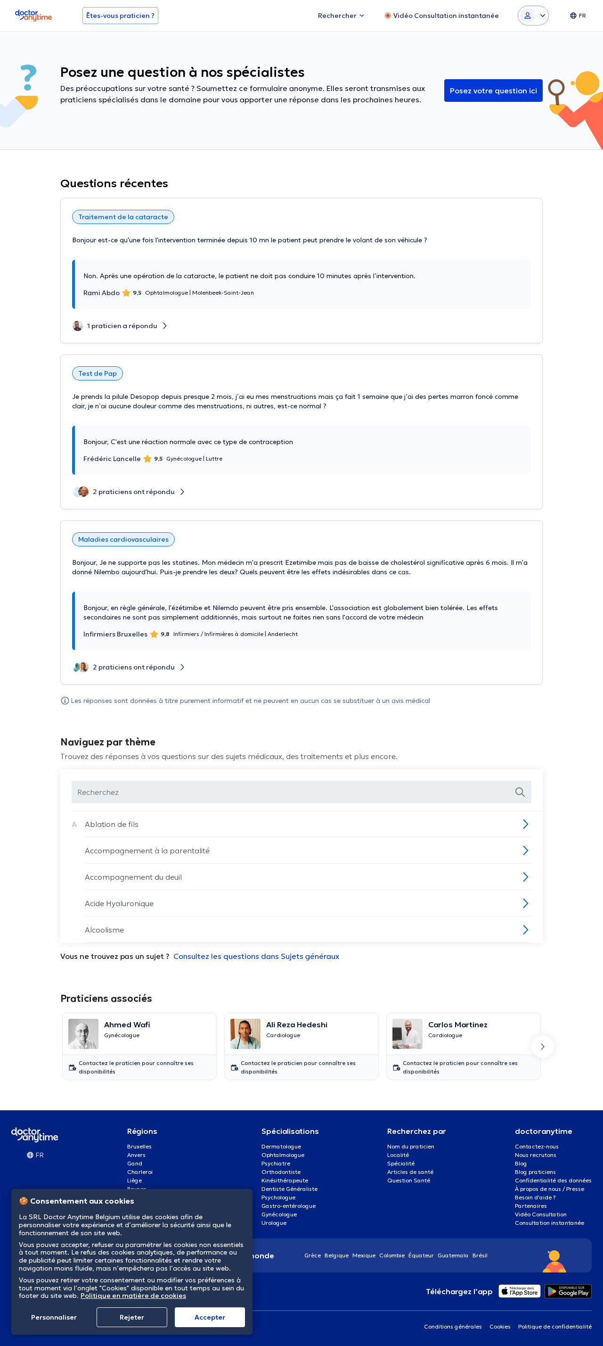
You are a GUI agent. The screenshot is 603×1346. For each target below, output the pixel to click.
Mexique (363, 1255)
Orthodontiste (281, 1171)
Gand (134, 1163)
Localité (398, 1154)
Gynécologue (279, 1214)
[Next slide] (542, 1046)
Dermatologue (281, 1146)
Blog (521, 1163)
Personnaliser (54, 1317)
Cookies (500, 1326)
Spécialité (401, 1163)
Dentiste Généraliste (289, 1188)
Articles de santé (410, 1171)
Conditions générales (453, 1326)
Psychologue (278, 1197)
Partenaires (531, 1205)
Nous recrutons (535, 1154)
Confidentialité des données (553, 1180)
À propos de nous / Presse (549, 1188)
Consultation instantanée (549, 1222)
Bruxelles (139, 1146)
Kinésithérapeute (284, 1180)
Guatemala (453, 1255)
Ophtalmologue (282, 1154)
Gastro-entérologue (288, 1205)
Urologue (273, 1222)
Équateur (421, 1255)
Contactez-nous (537, 1146)
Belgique (337, 1255)
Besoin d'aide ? (535, 1197)
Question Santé (408, 1180)
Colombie (392, 1255)
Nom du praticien (410, 1146)
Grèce (312, 1255)
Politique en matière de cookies (133, 1295)
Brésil (480, 1255)
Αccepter (210, 1317)
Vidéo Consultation (541, 1214)
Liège (134, 1180)
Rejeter (132, 1317)
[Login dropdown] (533, 15)
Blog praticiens (535, 1171)
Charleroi (140, 1171)
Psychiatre (275, 1163)
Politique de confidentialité (555, 1326)
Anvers (136, 1154)
